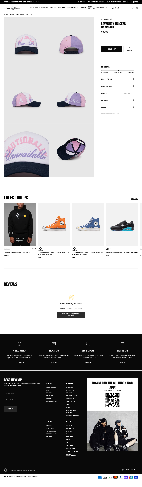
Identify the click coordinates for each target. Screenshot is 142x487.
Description (106, 79)
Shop (49, 383)
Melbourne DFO (71, 396)
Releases (100, 8)
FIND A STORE (116, 2)
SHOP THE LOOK (84, 2)
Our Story (50, 428)
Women (48, 393)
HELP (108, 2)
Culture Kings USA (72, 415)
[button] (137, 8)
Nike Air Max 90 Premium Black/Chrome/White (122, 252)
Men (47, 390)
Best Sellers (91, 7)
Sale (107, 8)
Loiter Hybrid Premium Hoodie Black (17, 252)
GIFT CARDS (127, 2)
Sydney (68, 407)
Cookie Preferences (71, 455)
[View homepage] (12, 7)
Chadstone (70, 390)
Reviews (49, 437)
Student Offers (72, 451)
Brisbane (69, 387)
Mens (37, 8)
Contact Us (70, 428)
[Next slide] (138, 224)
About (49, 421)
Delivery (117, 93)
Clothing (61, 8)
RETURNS (104, 100)
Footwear (71, 8)
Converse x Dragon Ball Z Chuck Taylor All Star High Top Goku (53, 253)
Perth (68, 404)
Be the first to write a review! (71, 315)
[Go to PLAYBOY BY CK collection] (106, 19)
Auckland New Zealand (71, 411)
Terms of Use (51, 431)
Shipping (69, 431)
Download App (51, 402)
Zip (67, 443)
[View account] (133, 8)
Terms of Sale (71, 448)
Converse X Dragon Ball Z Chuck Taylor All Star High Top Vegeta (87, 253)
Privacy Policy (51, 434)
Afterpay (69, 437)
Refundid (69, 445)
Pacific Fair (70, 399)
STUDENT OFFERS (97, 2)
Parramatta (70, 402)
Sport (48, 399)
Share (103, 107)
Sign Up (11, 409)
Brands (53, 8)
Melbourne (70, 393)
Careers (49, 425)
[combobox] (120, 8)
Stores (69, 383)
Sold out (112, 49)
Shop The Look (51, 387)
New (32, 8)
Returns (69, 425)
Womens (44, 8)
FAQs (67, 434)
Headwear (81, 8)
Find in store (106, 86)
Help (68, 421)
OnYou (68, 440)
